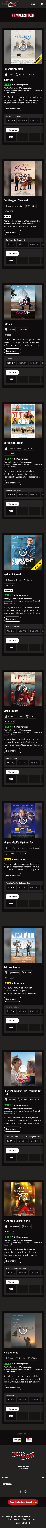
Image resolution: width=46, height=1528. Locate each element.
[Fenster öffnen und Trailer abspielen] (23, 46)
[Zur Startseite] (11, 4)
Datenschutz (29, 1519)
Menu (33, 4)
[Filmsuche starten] (41, 4)
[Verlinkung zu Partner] (17, 1440)
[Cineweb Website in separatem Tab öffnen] (23, 1468)
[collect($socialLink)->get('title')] (20, 1491)
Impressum (13, 1519)
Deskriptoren (22, 85)
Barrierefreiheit (23, 1523)
